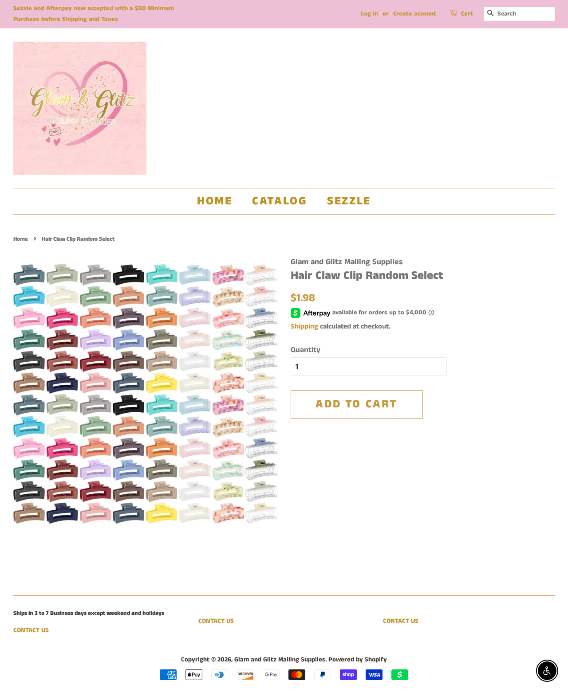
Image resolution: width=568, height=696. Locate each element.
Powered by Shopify (357, 659)
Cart (467, 13)
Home (214, 201)
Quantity (305, 349)
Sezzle (349, 201)
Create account (414, 13)
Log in (369, 13)
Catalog (279, 201)
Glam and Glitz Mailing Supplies (279, 659)
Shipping (304, 326)
